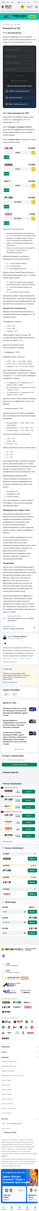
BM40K (18, 152)
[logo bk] (7, 859)
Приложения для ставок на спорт (12, 1075)
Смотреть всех (7, 841)
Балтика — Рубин (9, 2)
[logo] (6, 7)
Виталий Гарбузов (14, 33)
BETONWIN (17, 218)
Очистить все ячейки (21, 81)
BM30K (18, 185)
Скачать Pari (5, 1085)
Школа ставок (6, 1080)
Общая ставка (10, 69)
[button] (19, 659)
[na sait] (28, 792)
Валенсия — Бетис (25, 2)
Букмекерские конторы (9, 1061)
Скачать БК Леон (7, 1104)
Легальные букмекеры (8, 1066)
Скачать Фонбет (7, 1099)
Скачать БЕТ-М (6, 1113)
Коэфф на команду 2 (12, 62)
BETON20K (17, 202)
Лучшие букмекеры (7, 1071)
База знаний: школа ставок (15, 11)
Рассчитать (19, 76)
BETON (17, 169)
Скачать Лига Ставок (8, 1108)
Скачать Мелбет (6, 1094)
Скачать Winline (6, 1090)
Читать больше (19, 749)
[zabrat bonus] (32, 859)
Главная (3, 11)
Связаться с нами (10, 1132)
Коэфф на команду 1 (12, 49)
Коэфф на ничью (11, 56)
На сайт (6, 157)
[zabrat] (32, 912)
